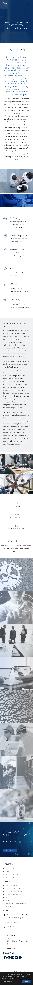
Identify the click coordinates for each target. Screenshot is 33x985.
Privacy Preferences (7, 981)
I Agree (26, 981)
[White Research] (5, 4)
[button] (29, 4)
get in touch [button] (9, 850)
